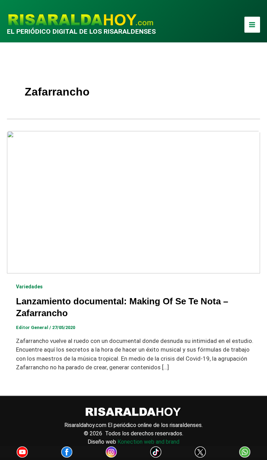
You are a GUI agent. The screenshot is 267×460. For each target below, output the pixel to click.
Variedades (29, 286)
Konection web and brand (148, 441)
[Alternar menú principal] (252, 25)
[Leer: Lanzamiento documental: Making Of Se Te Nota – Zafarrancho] (133, 201)
